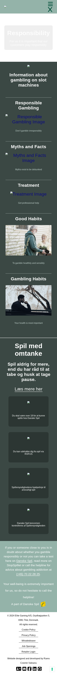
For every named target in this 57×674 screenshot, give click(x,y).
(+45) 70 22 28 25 (28, 574)
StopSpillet (14, 565)
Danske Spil (24, 560)
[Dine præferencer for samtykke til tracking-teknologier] (52, 669)
